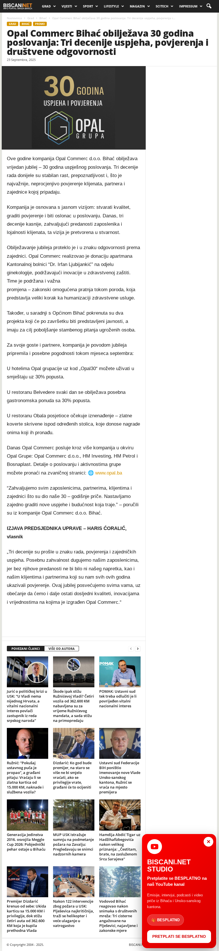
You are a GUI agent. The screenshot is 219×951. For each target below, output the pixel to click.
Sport (88, 6)
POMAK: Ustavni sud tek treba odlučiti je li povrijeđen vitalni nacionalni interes (118, 698)
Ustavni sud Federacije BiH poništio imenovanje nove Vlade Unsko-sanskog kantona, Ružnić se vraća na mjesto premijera (119, 777)
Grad (46, 6)
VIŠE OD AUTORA (61, 648)
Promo (40, 24)
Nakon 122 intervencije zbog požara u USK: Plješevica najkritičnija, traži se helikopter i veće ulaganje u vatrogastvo (73, 913)
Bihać (43, 18)
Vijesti (67, 6)
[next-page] (138, 649)
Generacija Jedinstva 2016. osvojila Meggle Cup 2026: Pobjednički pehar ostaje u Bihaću (26, 842)
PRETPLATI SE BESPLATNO (179, 936)
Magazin (137, 6)
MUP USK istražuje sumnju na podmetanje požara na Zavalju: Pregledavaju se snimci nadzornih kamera (73, 844)
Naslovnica (14, 18)
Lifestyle (111, 6)
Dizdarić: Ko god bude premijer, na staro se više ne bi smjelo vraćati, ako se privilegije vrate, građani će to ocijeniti (72, 775)
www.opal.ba (108, 473)
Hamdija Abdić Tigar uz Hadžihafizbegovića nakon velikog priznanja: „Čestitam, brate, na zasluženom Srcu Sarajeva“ (119, 846)
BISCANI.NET (138, 944)
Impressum (188, 6)
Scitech (162, 6)
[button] (208, 6)
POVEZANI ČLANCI (25, 648)
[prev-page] (131, 649)
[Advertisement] (74, 621)
